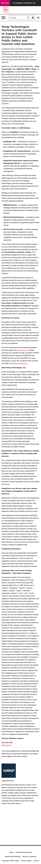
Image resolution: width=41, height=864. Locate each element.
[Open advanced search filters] (33, 17)
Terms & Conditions (29, 856)
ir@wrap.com (6, 745)
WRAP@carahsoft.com (19, 363)
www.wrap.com (22, 350)
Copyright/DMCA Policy (10, 861)
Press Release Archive (24, 852)
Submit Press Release (12, 856)
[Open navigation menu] (3, 18)
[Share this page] (38, 18)
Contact (36, 861)
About (11, 852)
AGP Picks (5, 3)
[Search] (28, 17)
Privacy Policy (26, 861)
